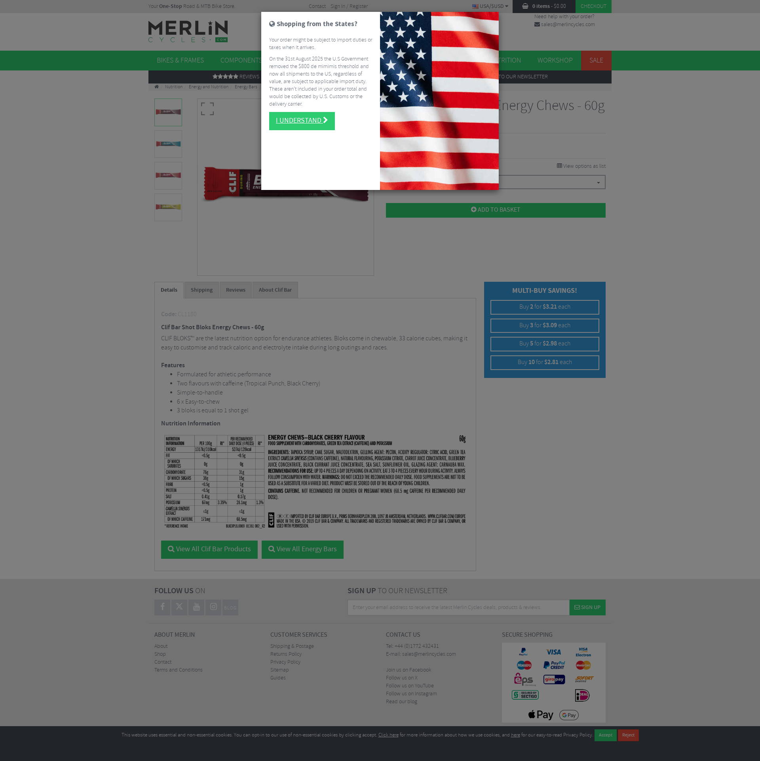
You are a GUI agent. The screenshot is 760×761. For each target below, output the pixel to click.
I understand (299, 120)
